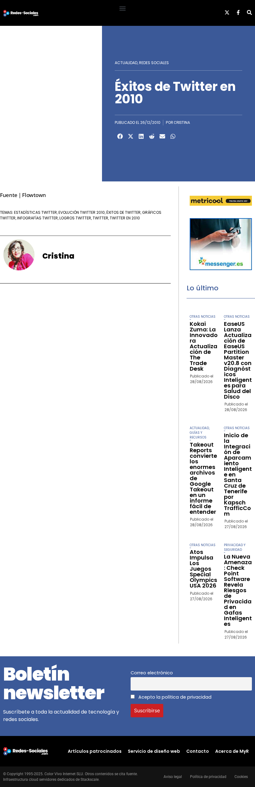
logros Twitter (75, 218)
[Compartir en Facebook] (120, 136)
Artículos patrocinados (95, 751)
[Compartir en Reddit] (151, 136)
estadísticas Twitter (35, 212)
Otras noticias (203, 316)
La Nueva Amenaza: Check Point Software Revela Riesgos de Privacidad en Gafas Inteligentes (238, 590)
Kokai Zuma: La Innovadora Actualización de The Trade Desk (204, 346)
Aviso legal (173, 777)
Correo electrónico (152, 673)
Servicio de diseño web (154, 751)
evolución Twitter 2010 (81, 212)
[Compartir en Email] (162, 136)
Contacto (197, 751)
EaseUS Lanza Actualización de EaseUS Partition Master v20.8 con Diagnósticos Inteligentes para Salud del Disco (238, 360)
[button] (122, 8)
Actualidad (126, 62)
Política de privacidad (208, 777)
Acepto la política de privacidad (174, 697)
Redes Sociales (154, 62)
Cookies (241, 777)
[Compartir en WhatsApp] (173, 136)
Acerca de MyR (232, 751)
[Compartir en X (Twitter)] (130, 136)
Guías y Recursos (198, 435)
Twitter (100, 218)
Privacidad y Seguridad (234, 547)
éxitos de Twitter (123, 212)
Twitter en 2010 (125, 218)
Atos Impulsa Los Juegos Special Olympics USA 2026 (203, 568)
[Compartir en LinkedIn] (141, 136)
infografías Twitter (37, 218)
